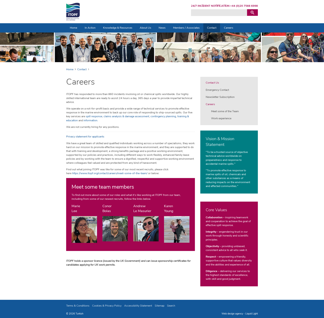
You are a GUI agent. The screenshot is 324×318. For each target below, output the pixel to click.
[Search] (252, 12)
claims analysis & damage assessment (126, 116)
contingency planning (163, 116)
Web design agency (233, 313)
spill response (94, 116)
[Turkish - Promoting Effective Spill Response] (73, 12)
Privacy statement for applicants (85, 136)
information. (91, 120)
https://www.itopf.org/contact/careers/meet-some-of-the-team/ (109, 173)
